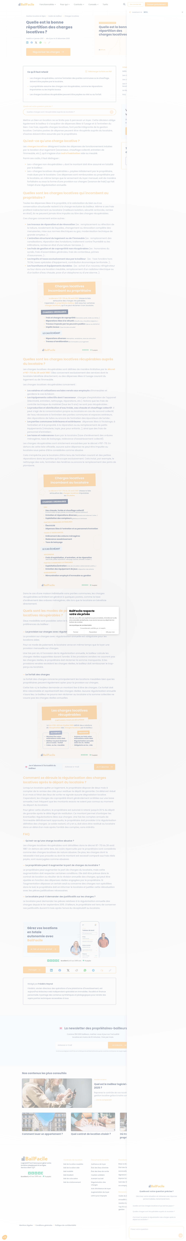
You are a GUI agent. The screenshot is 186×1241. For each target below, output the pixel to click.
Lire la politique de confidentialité (80, 625)
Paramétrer (93, 632)
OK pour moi (110, 632)
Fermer (75, 632)
